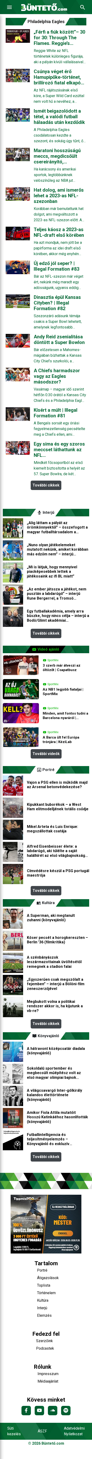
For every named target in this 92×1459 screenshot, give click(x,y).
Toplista (43, 1285)
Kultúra (42, 1300)
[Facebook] (26, 1410)
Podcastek (45, 1348)
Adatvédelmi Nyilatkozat (74, 1431)
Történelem (46, 1293)
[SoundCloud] (52, 1410)
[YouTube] (39, 1410)
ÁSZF (42, 1431)
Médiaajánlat (48, 1381)
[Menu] (9, 7)
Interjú (42, 1308)
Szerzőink (44, 1341)
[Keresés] (82, 7)
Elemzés (44, 1315)
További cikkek (46, 485)
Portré (42, 1270)
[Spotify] (66, 1410)
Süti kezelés (14, 1431)
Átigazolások (48, 1278)
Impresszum (48, 1374)
